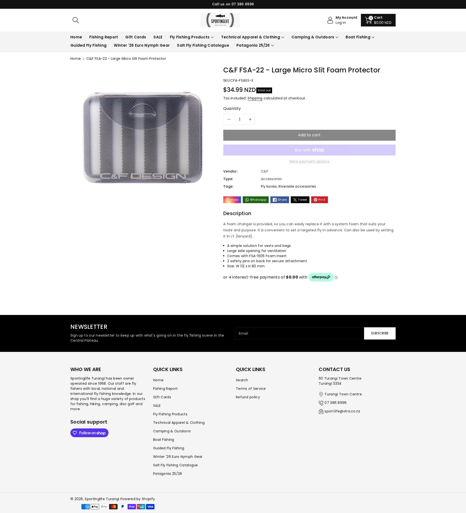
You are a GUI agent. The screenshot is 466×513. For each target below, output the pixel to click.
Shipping (255, 98)
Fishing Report (165, 388)
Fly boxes (269, 186)
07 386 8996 (336, 402)
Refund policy (248, 397)
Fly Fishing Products (190, 37)
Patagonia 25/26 (253, 45)
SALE (157, 405)
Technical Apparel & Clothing (250, 37)
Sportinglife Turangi (102, 498)
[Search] (75, 20)
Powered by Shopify (137, 498)
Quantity (232, 108)
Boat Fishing (358, 37)
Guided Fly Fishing (168, 448)
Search (242, 380)
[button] (378, 20)
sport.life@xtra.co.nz (342, 411)
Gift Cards (162, 397)
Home (75, 58)
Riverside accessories (297, 186)
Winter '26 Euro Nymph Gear (178, 456)
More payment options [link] (309, 161)
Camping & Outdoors (312, 37)
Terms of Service (251, 388)
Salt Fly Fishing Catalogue (175, 465)
